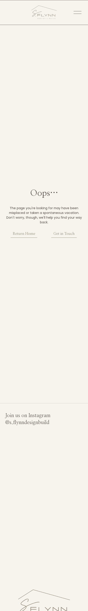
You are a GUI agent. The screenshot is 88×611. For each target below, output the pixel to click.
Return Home (24, 234)
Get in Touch (64, 234)
